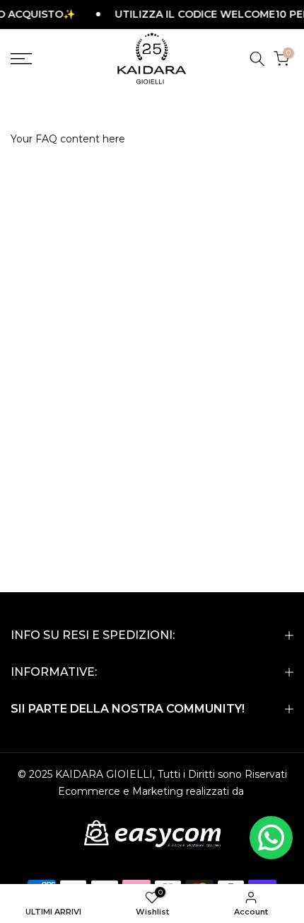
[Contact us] (271, 837)
